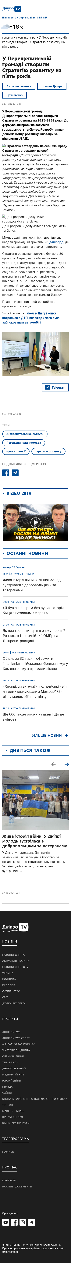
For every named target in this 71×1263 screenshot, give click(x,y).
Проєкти (10, 1019)
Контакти (9, 1180)
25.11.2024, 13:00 (12, 103)
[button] (67, 764)
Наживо (8, 1152)
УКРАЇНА (8, 973)
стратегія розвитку (48, 451)
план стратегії (15, 451)
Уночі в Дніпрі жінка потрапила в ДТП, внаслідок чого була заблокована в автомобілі (30, 317)
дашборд (56, 242)
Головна (7, 37)
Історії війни (11, 1080)
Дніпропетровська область (24, 434)
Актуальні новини (18, 86)
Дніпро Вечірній (14, 1068)
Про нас (9, 1167)
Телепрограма (15, 1139)
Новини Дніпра (25, 37)
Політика (9, 979)
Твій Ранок (10, 1062)
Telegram (59, 387)
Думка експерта (14, 1003)
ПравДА (7, 1087)
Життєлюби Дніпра (16, 1050)
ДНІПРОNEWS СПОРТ (16, 1038)
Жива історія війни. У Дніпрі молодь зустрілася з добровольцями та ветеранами (34, 841)
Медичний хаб (13, 1074)
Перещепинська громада (23, 442)
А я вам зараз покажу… (19, 1044)
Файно (7, 1093)
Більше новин (46, 736)
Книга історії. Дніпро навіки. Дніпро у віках (34, 1099)
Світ (5, 997)
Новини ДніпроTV (15, 967)
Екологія (9, 985)
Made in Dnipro (13, 1111)
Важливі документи (17, 1186)
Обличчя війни (13, 1056)
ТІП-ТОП (7, 1105)
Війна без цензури (16, 1123)
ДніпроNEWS (11, 1032)
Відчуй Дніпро (12, 1117)
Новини (9, 941)
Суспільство (14, 95)
